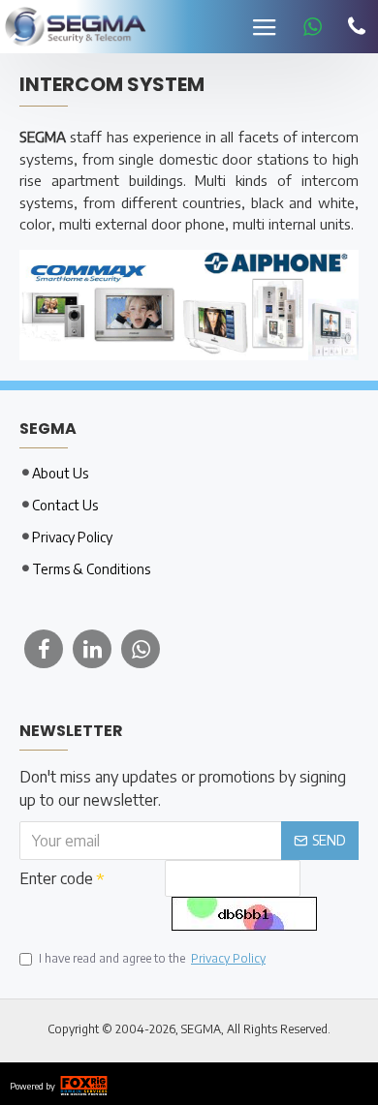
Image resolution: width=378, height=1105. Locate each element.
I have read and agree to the (152, 958)
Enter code (56, 878)
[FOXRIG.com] (83, 1083)
